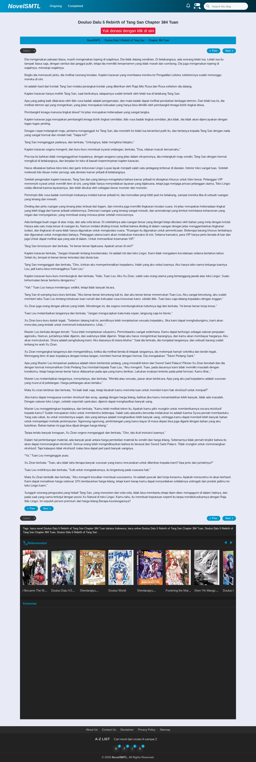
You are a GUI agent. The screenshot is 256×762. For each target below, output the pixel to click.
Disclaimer (127, 729)
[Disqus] (128, 665)
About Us (92, 729)
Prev (214, 50)
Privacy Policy (146, 729)
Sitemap (165, 729)
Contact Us (109, 729)
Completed (75, 6)
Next (228, 50)
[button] (128, 31)
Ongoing (56, 6)
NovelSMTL (24, 6)
